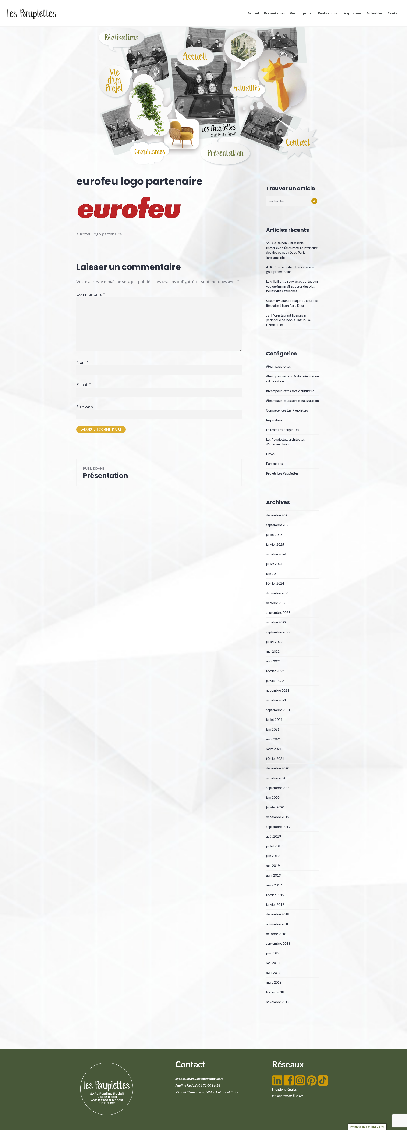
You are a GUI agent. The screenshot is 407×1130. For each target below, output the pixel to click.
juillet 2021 (274, 719)
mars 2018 (274, 982)
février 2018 (275, 992)
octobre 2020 (276, 778)
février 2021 (275, 758)
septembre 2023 (278, 612)
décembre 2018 (277, 914)
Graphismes (351, 13)
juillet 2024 (274, 564)
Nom (82, 362)
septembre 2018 (278, 943)
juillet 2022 (274, 642)
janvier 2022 (275, 681)
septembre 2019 (278, 826)
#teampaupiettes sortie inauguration (292, 400)
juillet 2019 (274, 846)
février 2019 (275, 895)
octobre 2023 (276, 603)
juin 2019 (272, 856)
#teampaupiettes (278, 366)
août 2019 (273, 836)
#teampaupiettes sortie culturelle (290, 391)
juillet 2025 (274, 535)
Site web (84, 406)
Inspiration (274, 420)
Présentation (274, 13)
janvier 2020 (275, 807)
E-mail (83, 384)
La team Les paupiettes (282, 430)
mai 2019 (273, 865)
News (270, 454)
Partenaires (274, 463)
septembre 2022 (278, 632)
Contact (394, 13)
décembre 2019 (277, 817)
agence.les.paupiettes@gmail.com (199, 1078)
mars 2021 (274, 749)
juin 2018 (272, 953)
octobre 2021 (276, 700)
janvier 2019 (275, 904)
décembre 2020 (277, 768)
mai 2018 (273, 963)
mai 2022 (273, 651)
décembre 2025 (277, 515)
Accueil (253, 13)
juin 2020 (272, 797)
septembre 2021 (278, 710)
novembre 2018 (277, 924)
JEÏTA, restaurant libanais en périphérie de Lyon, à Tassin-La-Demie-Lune (288, 320)
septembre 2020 (278, 788)
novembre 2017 (277, 1002)
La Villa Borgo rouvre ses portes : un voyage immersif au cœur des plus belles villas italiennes (292, 286)
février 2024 (275, 583)
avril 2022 (273, 661)
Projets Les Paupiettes (282, 473)
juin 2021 (272, 729)
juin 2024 (272, 573)
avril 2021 (273, 739)
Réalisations (327, 13)
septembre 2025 (278, 525)
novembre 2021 (277, 690)
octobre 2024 (276, 554)
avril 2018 (273, 972)
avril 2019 (273, 875)
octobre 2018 (276, 934)
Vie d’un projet (301, 13)
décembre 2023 (277, 593)
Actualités (375, 13)
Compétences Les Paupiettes (287, 410)
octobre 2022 (276, 622)
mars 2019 (274, 885)
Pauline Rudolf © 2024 (288, 1096)
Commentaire (90, 294)
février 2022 (275, 671)
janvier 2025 (275, 544)
